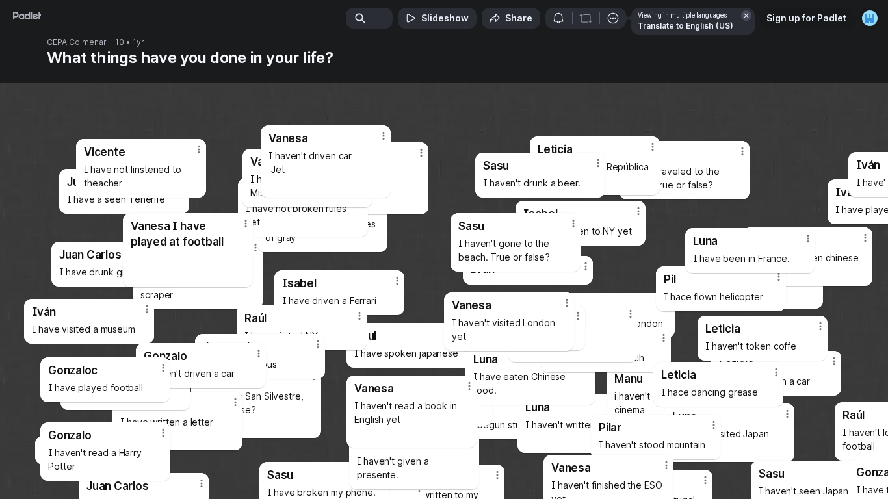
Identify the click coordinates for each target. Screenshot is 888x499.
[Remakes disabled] (586, 18)
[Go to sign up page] (869, 18)
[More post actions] (469, 385)
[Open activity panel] (558, 18)
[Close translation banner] (746, 15)
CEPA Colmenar (77, 42)
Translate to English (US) (685, 26)
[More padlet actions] (613, 18)
